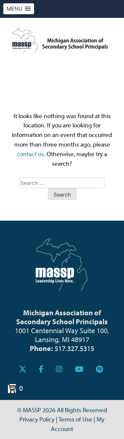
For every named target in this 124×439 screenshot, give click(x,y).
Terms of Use (75, 419)
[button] (18, 8)
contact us (30, 154)
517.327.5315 (74, 348)
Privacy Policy (37, 419)
